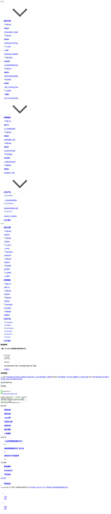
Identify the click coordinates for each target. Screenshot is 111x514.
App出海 (37, 377)
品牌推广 (63, 377)
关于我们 (3, 478)
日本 (102, 377)
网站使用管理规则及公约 (60, 487)
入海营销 (48, 377)
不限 (7, 377)
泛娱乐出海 (30, 377)
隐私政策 (49, 487)
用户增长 (69, 377)
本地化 (86, 377)
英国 (17, 379)
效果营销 (75, 377)
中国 (96, 377)
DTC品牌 (81, 377)
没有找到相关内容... (7, 382)
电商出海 (12, 377)
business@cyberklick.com (10, 393)
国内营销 (42, 377)
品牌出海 (24, 377)
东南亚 (8, 379)
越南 (14, 379)
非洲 (11, 379)
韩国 (105, 377)
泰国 (3, 379)
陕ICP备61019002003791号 (37, 487)
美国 (99, 377)
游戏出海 (18, 377)
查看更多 (7, 369)
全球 (20, 379)
